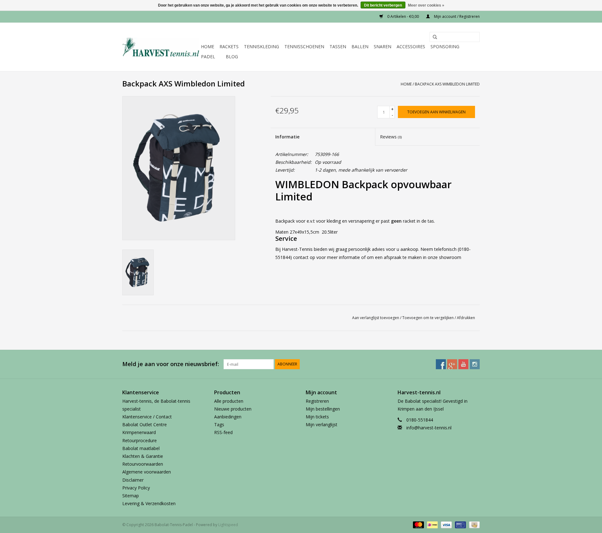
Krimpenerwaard (139, 432)
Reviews (391, 137)
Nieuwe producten (232, 409)
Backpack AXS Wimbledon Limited (447, 84)
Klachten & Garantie (142, 456)
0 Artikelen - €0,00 (403, 16)
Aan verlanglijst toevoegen (375, 317)
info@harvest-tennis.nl (429, 428)
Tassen (338, 46)
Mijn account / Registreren (456, 16)
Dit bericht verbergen (383, 5)
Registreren (317, 401)
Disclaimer (133, 480)
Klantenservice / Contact (147, 417)
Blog (232, 57)
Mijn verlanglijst (321, 424)
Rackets (229, 46)
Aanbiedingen (227, 417)
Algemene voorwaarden (146, 472)
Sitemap (130, 496)
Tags (219, 424)
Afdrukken (466, 317)
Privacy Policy (136, 488)
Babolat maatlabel (141, 448)
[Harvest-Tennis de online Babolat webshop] (160, 47)
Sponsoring (444, 46)
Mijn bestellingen (323, 409)
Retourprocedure (139, 440)
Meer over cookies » (426, 5)
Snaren (382, 46)
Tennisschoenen (304, 46)
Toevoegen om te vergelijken (428, 317)
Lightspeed (228, 524)
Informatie (287, 137)
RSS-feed (223, 432)
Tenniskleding (261, 46)
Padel (208, 57)
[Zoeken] (433, 37)
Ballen (359, 46)
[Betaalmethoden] (418, 524)
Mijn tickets (317, 417)
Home (207, 46)
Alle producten (228, 401)
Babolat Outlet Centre (144, 424)
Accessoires (411, 46)
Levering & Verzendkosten (149, 503)
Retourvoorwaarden (142, 464)
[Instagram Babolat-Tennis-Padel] (475, 364)
